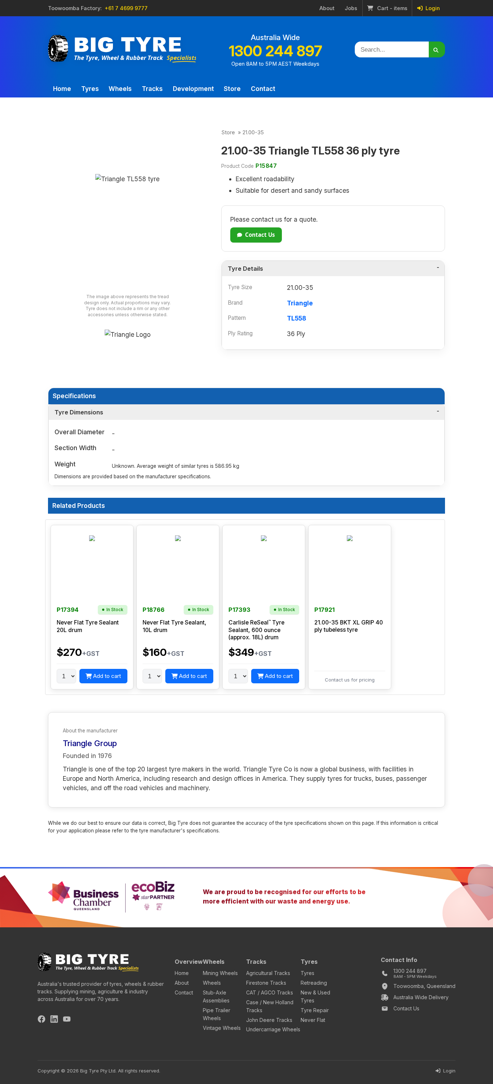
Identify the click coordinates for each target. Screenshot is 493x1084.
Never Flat (313, 1020)
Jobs (351, 8)
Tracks (152, 88)
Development (193, 88)
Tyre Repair (315, 1010)
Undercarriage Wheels (273, 1029)
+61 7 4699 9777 (126, 8)
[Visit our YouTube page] (67, 1020)
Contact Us (260, 234)
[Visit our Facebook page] (41, 1020)
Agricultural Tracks (268, 973)
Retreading (314, 983)
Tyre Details (245, 268)
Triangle (300, 303)
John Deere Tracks (269, 1020)
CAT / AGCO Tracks (269, 992)
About (327, 8)
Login (432, 8)
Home (62, 88)
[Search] (437, 49)
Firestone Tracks (266, 983)
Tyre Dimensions (78, 412)
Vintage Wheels (222, 1028)
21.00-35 (253, 132)
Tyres (90, 88)
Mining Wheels (220, 973)
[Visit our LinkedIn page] (54, 1020)
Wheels (120, 88)
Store (232, 88)
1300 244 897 (275, 51)
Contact (263, 88)
